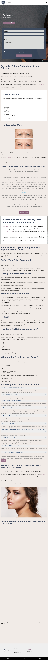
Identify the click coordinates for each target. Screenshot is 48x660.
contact (40, 658)
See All (3, 460)
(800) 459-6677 (29, 652)
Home (4, 19)
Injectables (13, 19)
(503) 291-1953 (29, 651)
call (24, 658)
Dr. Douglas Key (41, 84)
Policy (21, 52)
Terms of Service (26, 52)
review (8, 658)
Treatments (8, 19)
